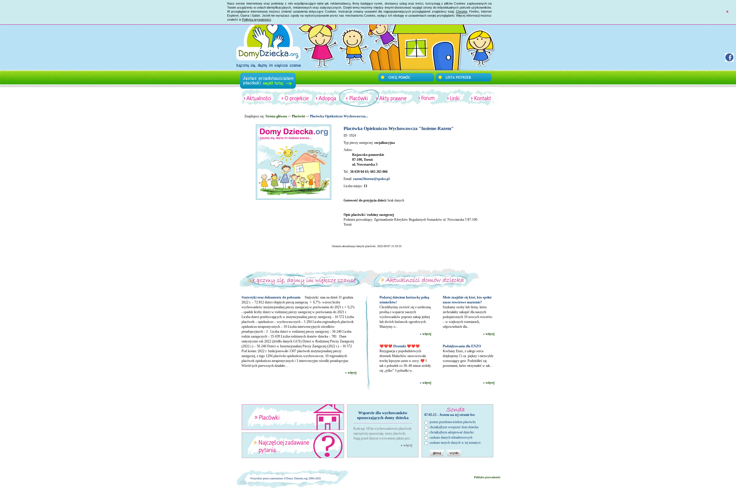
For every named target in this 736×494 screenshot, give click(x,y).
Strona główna (276, 116)
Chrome (461, 11)
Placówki (298, 116)
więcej (352, 373)
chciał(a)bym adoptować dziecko (452, 432)
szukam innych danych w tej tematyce (455, 443)
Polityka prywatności (256, 19)
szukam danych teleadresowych (451, 437)
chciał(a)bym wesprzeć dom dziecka (454, 427)
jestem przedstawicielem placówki (453, 422)
